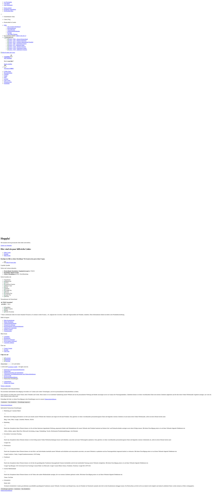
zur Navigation (8, 2)
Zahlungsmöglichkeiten (13, 31)
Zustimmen (4, 402)
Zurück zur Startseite (6, 245)
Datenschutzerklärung (50, 399)
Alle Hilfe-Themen (12, 34)
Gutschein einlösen (9, 342)
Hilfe (5, 25)
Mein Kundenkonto (9, 320)
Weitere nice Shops (9, 383)
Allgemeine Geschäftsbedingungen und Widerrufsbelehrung (20, 374)
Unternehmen (7, 381)
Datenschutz (7, 371)
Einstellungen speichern (7, 489)
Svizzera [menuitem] (24, 49)
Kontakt (9, 32)
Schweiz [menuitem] (23, 46)
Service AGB (7, 375)
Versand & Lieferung (9, 325)
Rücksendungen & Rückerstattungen (13, 326)
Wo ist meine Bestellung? (14, 26)
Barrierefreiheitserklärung (10, 377)
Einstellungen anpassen (24, 402)
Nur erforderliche (12, 402)
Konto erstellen (8, 64)
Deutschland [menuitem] (24, 39)
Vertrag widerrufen (6, 386)
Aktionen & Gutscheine (10, 328)
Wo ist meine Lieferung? (10, 341)
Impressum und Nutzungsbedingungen (14, 369)
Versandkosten (11, 29)
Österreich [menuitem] (23, 40)
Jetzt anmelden (8, 58)
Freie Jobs (6, 351)
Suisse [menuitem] (24, 48)
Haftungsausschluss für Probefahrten (13, 372)
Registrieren (7, 338)
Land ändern (16, 364)
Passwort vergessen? (9, 339)
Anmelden (7, 336)
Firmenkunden (8, 331)
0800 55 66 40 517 (21, 35)
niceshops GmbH (12, 367)
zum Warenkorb (8, 5)
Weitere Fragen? (8, 329)
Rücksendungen (11, 28)
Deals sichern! (8, 8)
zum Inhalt (7, 3)
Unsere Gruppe (8, 348)
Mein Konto (7, 255)
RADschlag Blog (8, 11)
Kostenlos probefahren (10, 9)
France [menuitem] (24, 43)
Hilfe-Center (7, 252)
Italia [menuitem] (22, 45)
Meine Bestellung (8, 322)
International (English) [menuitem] (27, 42)
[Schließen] (1, 14)
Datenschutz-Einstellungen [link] (11, 378)
